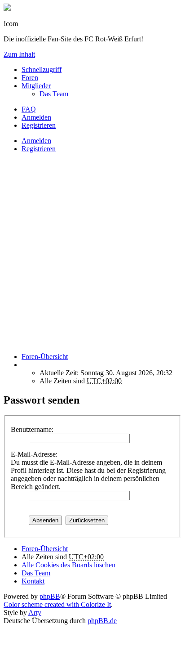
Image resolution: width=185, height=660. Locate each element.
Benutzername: (32, 429)
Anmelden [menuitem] (36, 117)
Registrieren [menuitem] (39, 125)
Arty (34, 612)
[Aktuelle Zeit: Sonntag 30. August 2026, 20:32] (24, 364)
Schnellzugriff (42, 69)
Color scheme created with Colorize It (57, 604)
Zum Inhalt (19, 54)
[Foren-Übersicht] (7, 8)
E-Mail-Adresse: (34, 454)
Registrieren (39, 149)
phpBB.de (102, 620)
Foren (30, 77)
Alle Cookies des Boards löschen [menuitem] (68, 565)
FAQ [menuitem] (29, 109)
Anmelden (36, 140)
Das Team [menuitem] (54, 94)
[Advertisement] (92, 253)
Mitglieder (36, 86)
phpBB (50, 596)
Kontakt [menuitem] (33, 581)
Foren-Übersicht (45, 548)
